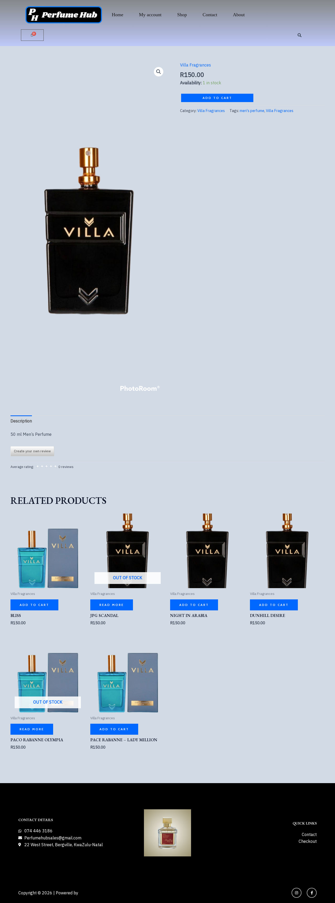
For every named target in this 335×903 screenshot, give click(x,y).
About (239, 14)
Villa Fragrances (195, 65)
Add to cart (217, 98)
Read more (111, 605)
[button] (158, 71)
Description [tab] (21, 420)
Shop (182, 14)
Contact (210, 14)
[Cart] (32, 35)
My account (150, 14)
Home (117, 14)
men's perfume (252, 110)
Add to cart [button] (34, 605)
